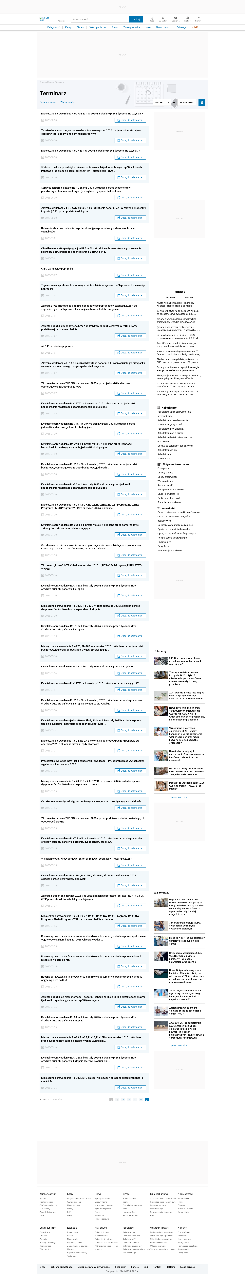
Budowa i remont (185, 1208)
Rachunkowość (165, 485)
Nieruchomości (163, 27)
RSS (146, 1267)
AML (152, 1215)
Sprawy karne (101, 1202)
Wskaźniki (168, 508)
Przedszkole (72, 1232)
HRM (69, 1215)
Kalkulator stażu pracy (132, 1246)
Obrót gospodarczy (48, 1205)
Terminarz (59, 82)
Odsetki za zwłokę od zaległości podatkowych (174, 518)
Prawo (114, 27)
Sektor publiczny (97, 27)
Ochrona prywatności (61, 1267)
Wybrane (189, 297)
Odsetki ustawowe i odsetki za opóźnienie (179, 512)
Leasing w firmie (129, 1212)
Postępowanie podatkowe (171, 489)
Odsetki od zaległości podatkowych (175, 446)
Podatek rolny (164, 542)
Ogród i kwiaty (184, 1212)
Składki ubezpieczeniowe (161, 1239)
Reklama (170, 1267)
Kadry (68, 27)
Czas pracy (163, 468)
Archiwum (182, 1236)
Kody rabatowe (184, 1239)
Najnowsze (170, 297)
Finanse (181, 1205)
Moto (148, 27)
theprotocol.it (183, 1249)
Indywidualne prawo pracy (79, 1198)
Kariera (135, 1267)
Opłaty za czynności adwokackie (174, 529)
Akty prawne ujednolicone (106, 1246)
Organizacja (45, 1232)
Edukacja (181, 27)
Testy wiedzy (73, 1256)
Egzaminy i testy (74, 1242)
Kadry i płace (45, 1246)
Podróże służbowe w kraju (162, 1232)
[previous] (111, 1099)
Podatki (43, 1198)
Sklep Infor (99, 1215)
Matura (70, 1249)
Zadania (43, 1239)
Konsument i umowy (104, 1205)
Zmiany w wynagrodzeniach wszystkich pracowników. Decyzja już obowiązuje (176, 320)
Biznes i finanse (129, 1198)
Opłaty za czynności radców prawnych (177, 533)
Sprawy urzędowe (103, 1208)
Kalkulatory (169, 408)
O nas (43, 1267)
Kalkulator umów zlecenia (170, 429)
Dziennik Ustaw (102, 1232)
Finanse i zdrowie (130, 1215)
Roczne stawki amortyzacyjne (172, 538)
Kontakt (157, 1267)
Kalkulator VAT (165, 458)
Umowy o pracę (165, 472)
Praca (97, 1212)
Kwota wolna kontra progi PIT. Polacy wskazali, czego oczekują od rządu (175, 304)
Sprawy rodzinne (102, 1198)
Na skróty (182, 1228)
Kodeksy (99, 1249)
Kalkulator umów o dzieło (170, 433)
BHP (69, 1212)
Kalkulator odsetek (130, 1242)
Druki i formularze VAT (169, 498)
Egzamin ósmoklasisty (77, 1253)
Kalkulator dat (164, 454)
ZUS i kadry (45, 1208)
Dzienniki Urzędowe (104, 1239)
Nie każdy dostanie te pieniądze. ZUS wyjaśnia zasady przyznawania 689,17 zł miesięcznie (177, 337)
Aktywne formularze (175, 464)
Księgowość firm (48, 1194)
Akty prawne (101, 1228)
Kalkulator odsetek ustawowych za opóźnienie (175, 439)
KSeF (195, 27)
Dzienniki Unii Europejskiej (106, 1242)
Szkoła (70, 1236)
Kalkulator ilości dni (167, 450)
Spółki (125, 1202)
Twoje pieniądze (131, 27)
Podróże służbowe (158, 1242)
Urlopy (70, 1208)
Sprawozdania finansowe (161, 1212)
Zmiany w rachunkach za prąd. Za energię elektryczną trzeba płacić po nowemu (178, 369)
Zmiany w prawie (48, 102)
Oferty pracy (183, 1253)
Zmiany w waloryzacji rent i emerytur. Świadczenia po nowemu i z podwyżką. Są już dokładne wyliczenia (178, 329)
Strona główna (46, 82)
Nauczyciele (72, 1239)
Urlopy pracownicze (168, 477)
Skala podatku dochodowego (163, 1249)
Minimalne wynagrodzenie (162, 1236)
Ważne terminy (68, 102)
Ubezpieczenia (73, 1205)
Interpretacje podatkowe (170, 550)
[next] (147, 1099)
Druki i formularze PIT (168, 494)
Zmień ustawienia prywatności (94, 1267)
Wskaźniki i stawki (159, 1228)
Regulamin (120, 1267)
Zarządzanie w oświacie (78, 1246)
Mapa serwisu (187, 1267)
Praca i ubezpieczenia (132, 1205)
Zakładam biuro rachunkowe (163, 1198)
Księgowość (53, 27)
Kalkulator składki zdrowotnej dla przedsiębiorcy (174, 414)
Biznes (80, 27)
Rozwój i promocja (48, 1242)
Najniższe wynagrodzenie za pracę (175, 525)
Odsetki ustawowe (158, 1246)
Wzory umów (183, 1242)
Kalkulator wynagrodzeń (170, 424)
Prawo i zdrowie (102, 1219)
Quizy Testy (163, 546)
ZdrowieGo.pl (184, 1232)
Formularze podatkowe (169, 502)
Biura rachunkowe (159, 1194)
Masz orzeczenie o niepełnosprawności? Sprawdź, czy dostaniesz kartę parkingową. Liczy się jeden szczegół (178, 353)
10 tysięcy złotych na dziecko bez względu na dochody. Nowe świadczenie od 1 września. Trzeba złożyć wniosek (178, 312)
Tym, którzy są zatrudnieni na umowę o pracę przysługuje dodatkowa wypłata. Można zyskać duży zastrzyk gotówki (176, 345)
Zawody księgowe (48, 1212)
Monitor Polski (101, 1236)
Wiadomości (183, 1198)
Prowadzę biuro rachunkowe (163, 1202)
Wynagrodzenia (165, 481)
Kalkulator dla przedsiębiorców (173, 420)
